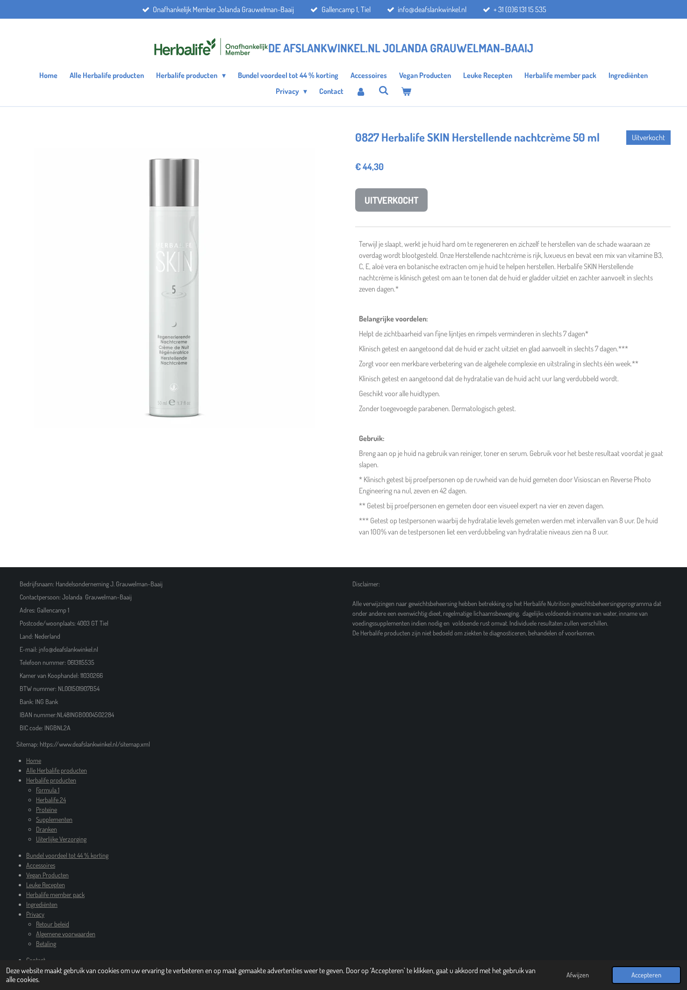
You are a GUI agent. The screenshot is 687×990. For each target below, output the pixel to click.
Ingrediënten (41, 904)
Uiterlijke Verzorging (61, 839)
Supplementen (54, 819)
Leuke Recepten (45, 885)
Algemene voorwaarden (65, 934)
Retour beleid (52, 924)
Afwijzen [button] (577, 974)
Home (33, 760)
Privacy (35, 914)
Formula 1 (47, 790)
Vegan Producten (47, 875)
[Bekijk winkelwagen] (406, 91)
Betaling (46, 943)
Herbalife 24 (51, 800)
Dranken (46, 829)
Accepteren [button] (646, 974)
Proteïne (46, 809)
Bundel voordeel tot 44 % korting (67, 855)
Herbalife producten (51, 780)
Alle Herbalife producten (56, 770)
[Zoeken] (383, 90)
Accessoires (40, 865)
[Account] (361, 91)
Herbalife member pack (55, 894)
